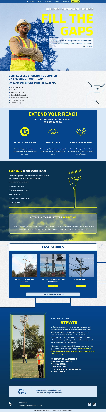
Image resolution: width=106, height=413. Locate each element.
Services (48, 1)
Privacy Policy (56, 410)
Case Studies (65, 1)
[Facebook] (89, 404)
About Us (40, 1)
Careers (56, 1)
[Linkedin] (94, 404)
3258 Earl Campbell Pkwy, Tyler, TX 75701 (30, 405)
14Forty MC (69, 410)
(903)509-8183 (23, 402)
